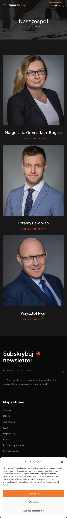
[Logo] (17, 5)
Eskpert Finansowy (33, 139)
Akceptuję (33, 493)
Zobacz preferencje (33, 510)
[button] (62, 461)
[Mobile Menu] (4, 5)
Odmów (33, 502)
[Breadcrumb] (24, 27)
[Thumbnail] (33, 90)
